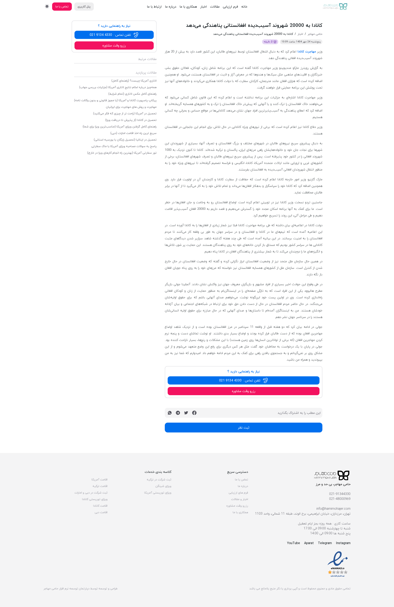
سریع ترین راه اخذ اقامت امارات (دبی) (133, 133)
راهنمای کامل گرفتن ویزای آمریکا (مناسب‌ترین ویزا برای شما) (120, 127)
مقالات (215, 6)
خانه (244, 6)
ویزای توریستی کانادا (95, 499)
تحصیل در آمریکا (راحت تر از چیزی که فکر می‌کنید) (125, 113)
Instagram (343, 543)
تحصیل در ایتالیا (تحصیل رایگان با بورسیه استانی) (125, 140)
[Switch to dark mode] (47, 6)
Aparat (309, 543)
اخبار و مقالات (239, 499)
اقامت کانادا (100, 506)
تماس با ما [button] (62, 6)
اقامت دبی (101, 512)
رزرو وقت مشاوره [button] (243, 391)
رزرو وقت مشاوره (237, 506)
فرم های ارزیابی (238, 493)
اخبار (203, 6)
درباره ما (170, 6)
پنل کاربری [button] (84, 6)
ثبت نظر (243, 427)
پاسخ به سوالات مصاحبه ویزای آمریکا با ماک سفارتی (124, 146)
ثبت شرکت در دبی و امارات (91, 493)
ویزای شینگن (163, 486)
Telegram (325, 543)
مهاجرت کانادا (307, 51)
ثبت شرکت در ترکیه (159, 480)
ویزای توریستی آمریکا (157, 493)
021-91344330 (339, 493)
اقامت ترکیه (100, 486)
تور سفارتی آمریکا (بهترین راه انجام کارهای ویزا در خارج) (122, 153)
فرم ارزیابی (230, 6)
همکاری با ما (188, 6)
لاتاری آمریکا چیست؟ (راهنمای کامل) (134, 81)
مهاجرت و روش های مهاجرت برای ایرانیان (131, 107)
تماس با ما (241, 480)
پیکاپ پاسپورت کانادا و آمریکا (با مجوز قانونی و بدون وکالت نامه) (115, 100)
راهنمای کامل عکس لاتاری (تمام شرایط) (132, 94)
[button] (244, 380)
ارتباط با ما (154, 6)
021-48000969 (339, 498)
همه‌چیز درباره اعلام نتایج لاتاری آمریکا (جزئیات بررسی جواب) (118, 87)
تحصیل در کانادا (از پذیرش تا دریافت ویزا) (131, 120)
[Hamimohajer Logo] (335, 6)
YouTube (293, 543)
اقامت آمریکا (100, 480)
